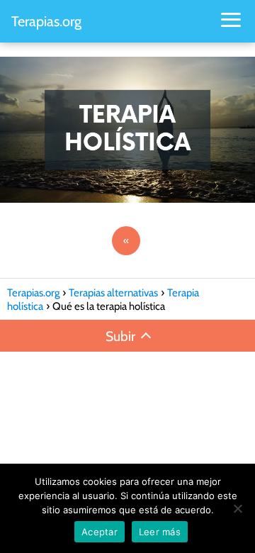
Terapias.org (46, 21)
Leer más (160, 531)
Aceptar (99, 531)
